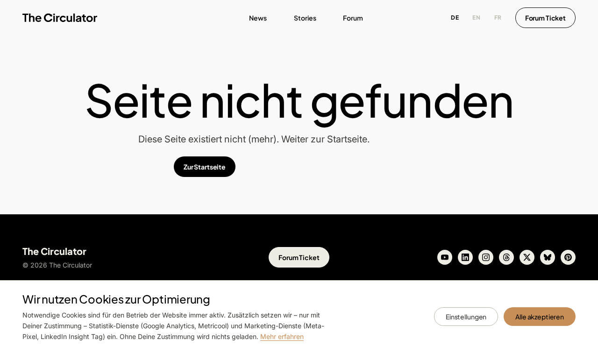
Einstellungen (466, 316)
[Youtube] (444, 257)
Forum (353, 18)
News (258, 18)
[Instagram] (485, 257)
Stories (305, 18)
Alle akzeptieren (539, 316)
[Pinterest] (568, 257)
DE (455, 17)
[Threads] (506, 257)
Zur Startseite (205, 166)
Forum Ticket (545, 18)
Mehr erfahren (282, 336)
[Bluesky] (547, 257)
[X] (527, 257)
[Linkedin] (465, 257)
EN (476, 17)
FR (498, 17)
